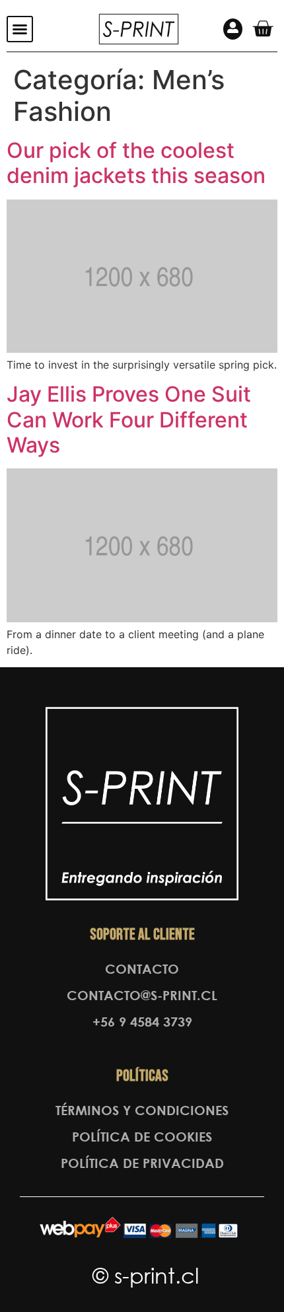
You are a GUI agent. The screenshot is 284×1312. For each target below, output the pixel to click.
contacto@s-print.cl (142, 995)
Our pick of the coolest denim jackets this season (136, 162)
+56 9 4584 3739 (142, 1021)
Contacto (142, 968)
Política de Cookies (142, 1136)
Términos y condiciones (142, 1110)
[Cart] (262, 29)
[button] (20, 29)
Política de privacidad (142, 1163)
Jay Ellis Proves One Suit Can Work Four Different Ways (129, 419)
